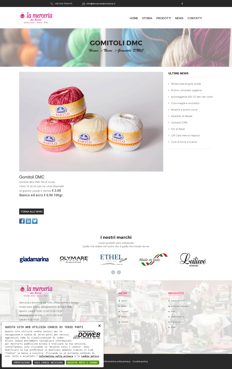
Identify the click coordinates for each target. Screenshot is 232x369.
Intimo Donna (177, 316)
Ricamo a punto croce (184, 109)
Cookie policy (140, 361)
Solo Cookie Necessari (48, 362)
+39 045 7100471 (63, 3)
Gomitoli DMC (179, 122)
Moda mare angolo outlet (186, 83)
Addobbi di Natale (181, 116)
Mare (173, 327)
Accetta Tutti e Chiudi (82, 362)
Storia (147, 18)
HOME (134, 18)
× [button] (99, 325)
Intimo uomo (177, 322)
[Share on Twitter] (35, 221)
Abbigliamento (178, 300)
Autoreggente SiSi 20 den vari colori (192, 96)
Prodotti (163, 18)
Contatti (195, 18)
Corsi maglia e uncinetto (185, 103)
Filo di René (178, 129)
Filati (173, 311)
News (179, 18)
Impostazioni (22, 362)
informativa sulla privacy (56, 356)
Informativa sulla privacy (116, 361)
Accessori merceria (179, 306)
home (93, 51)
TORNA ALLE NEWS (31, 211)
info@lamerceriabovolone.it (100, 3)
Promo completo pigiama (186, 90)
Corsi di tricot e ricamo (184, 141)
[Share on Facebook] (22, 221)
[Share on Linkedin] (28, 221)
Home (124, 300)
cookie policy (90, 356)
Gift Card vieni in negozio (185, 135)
